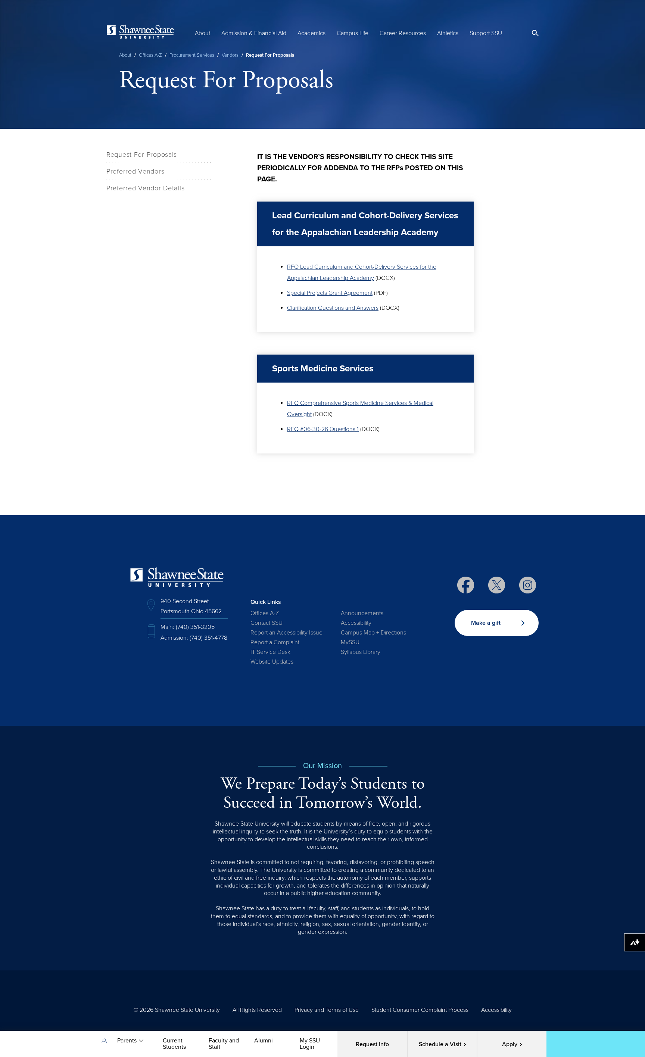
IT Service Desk (270, 652)
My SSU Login (310, 1044)
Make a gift (486, 623)
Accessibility (356, 623)
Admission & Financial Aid (253, 33)
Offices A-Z (150, 55)
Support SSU (486, 33)
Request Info (372, 1044)
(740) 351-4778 (208, 638)
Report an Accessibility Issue (286, 632)
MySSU (350, 642)
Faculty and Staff (224, 1044)
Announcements (362, 613)
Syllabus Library (360, 652)
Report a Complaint (274, 642)
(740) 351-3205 (195, 627)
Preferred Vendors (135, 171)
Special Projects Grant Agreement (330, 293)
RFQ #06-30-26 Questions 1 (323, 429)
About (202, 33)
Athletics (447, 33)
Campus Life (352, 33)
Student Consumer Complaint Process (419, 1010)
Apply (509, 1044)
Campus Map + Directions (373, 632)
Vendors (230, 55)
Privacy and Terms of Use (327, 1010)
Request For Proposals (141, 154)
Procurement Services (191, 55)
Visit (440, 1044)
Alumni (263, 1040)
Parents (127, 1040)
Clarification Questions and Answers (332, 308)
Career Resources (403, 33)
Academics (311, 33)
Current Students (174, 1044)
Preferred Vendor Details (145, 188)
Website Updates (271, 661)
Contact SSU (266, 623)
